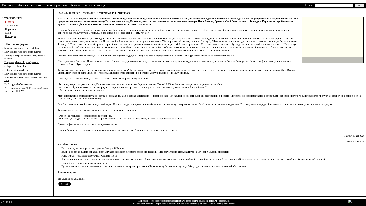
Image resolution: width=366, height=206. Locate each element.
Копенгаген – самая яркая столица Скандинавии (89, 155)
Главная (8, 5)
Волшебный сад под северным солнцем (84, 163)
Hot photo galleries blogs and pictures (21, 62)
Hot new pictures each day (16, 70)
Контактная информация (88, 5)
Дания (8, 32)
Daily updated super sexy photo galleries (22, 52)
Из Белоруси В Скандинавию (18, 84)
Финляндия (11, 25)
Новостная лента (30, 5)
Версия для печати (355, 141)
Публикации (88, 12)
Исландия (10, 36)
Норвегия (10, 29)
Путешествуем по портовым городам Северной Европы (93, 148)
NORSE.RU (8, 202)
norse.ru (213, 201)
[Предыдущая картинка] (305, 60)
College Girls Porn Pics (15, 66)
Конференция (57, 5)
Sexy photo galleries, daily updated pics (22, 48)
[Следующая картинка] (360, 60)
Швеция (9, 21)
